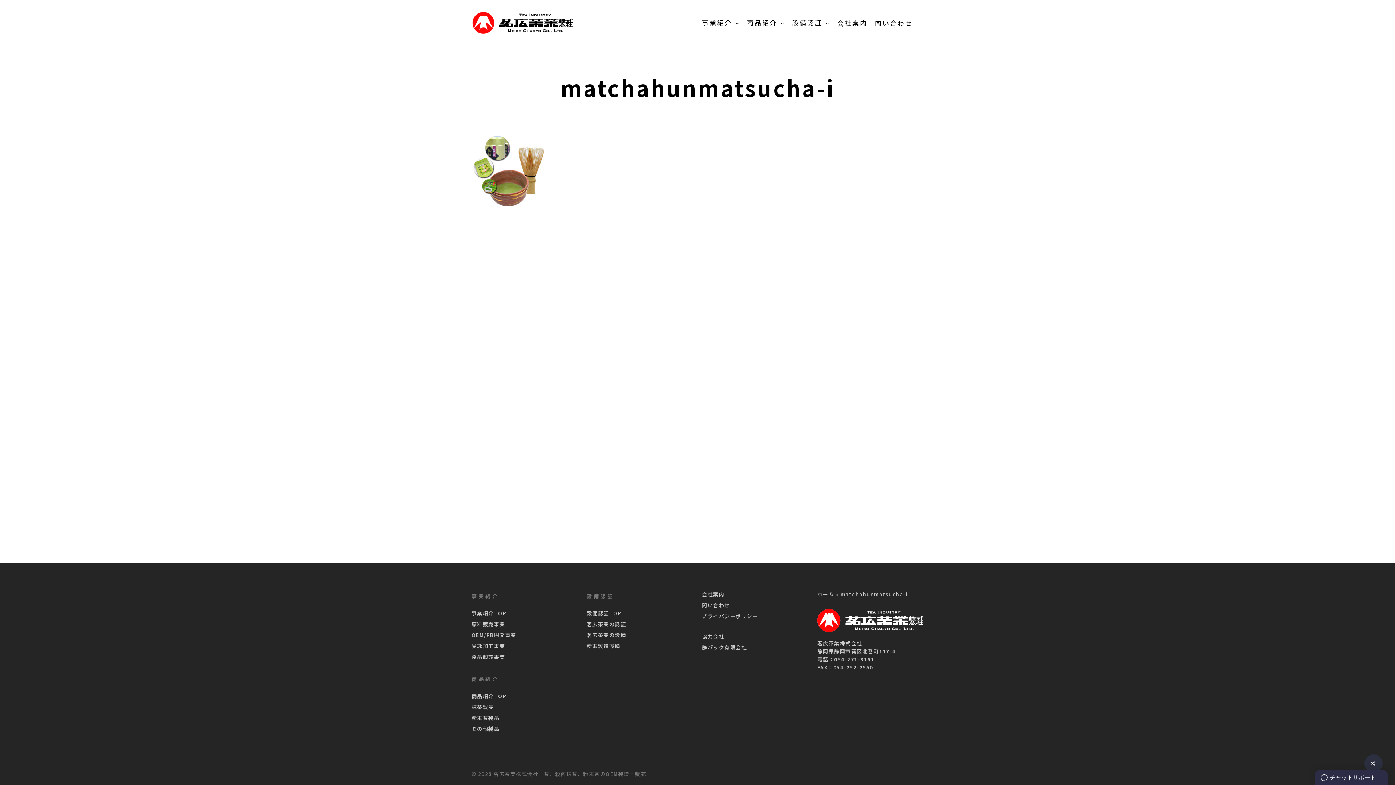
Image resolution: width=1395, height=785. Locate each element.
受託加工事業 (488, 645)
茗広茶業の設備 (606, 635)
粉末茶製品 (486, 717)
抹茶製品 (483, 706)
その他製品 (486, 728)
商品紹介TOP (489, 696)
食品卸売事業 (488, 656)
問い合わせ (716, 605)
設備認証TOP (604, 613)
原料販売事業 (488, 624)
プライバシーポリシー (730, 616)
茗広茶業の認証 (606, 624)
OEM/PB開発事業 (494, 635)
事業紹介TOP (489, 613)
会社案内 (713, 594)
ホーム (825, 594)
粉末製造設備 (603, 645)
